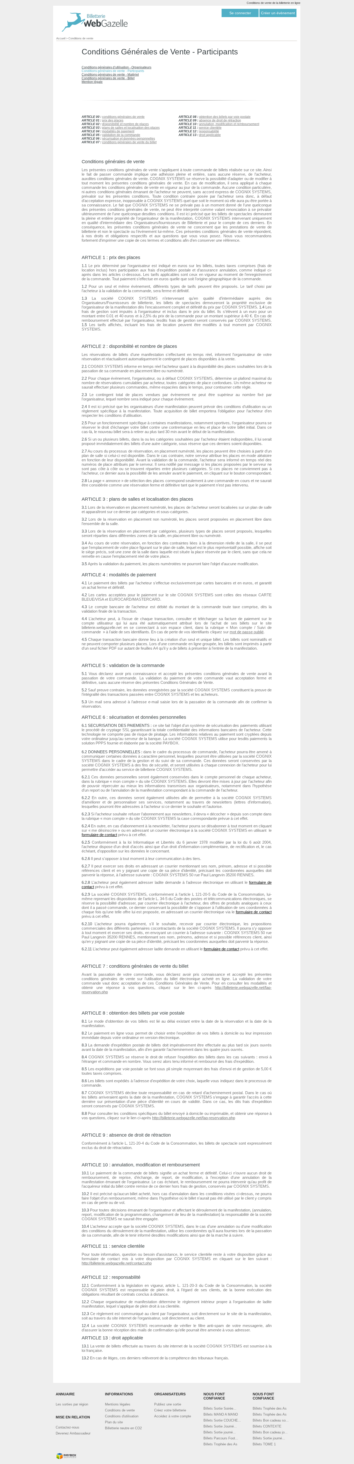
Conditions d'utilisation (121, 1416)
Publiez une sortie (167, 1404)
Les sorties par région (72, 1404)
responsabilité (209, 131)
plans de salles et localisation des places (131, 128)
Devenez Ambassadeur (73, 1433)
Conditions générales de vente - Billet (108, 78)
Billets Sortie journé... (219, 1432)
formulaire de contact (99, 835)
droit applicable (210, 135)
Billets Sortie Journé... (220, 1426)
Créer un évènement (278, 13)
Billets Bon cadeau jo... (270, 1432)
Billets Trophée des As (220, 1444)
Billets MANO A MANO (220, 1414)
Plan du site (114, 1422)
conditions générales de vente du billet (129, 142)
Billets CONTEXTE (267, 1426)
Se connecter (240, 13)
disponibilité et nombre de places (125, 124)
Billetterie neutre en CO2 (123, 1428)
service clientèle (210, 128)
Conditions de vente (80, 38)
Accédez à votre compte (172, 1416)
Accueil (60, 38)
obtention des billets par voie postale (225, 117)
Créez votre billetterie (170, 1410)
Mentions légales (117, 1404)
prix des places (112, 120)
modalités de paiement (118, 131)
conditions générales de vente (123, 117)
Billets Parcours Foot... (220, 1438)
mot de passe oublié (247, 632)
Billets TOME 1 (264, 1444)
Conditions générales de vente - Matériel (110, 74)
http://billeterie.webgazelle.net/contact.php (117, 1263)
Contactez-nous (67, 1427)
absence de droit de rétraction (220, 120)
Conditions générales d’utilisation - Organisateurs (116, 67)
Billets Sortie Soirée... (219, 1408)
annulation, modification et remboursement (229, 124)
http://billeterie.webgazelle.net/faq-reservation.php (193, 1118)
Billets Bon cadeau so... (271, 1420)
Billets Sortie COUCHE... (222, 1420)
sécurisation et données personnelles (128, 138)
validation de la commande (121, 135)
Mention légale (92, 82)
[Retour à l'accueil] (94, 22)
